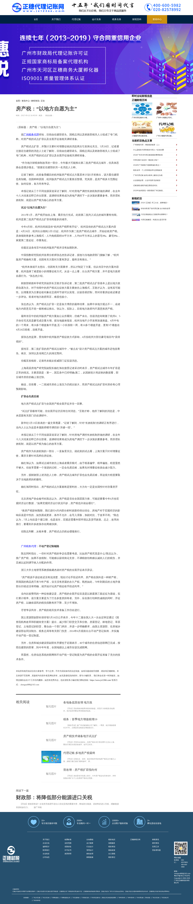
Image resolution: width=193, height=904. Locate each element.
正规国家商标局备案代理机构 (91, 891)
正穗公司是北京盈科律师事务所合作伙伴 (136, 891)
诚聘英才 (46, 847)
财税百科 (136, 19)
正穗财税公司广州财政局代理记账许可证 (70, 891)
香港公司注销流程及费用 (109, 897)
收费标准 (68, 840)
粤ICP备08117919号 (182, 876)
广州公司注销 (45, 897)
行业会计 (89, 847)
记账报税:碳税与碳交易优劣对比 (145, 185)
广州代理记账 (140, 897)
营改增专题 (156, 850)
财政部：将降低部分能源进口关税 (54, 797)
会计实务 (96, 19)
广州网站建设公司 (65, 897)
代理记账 (76, 19)
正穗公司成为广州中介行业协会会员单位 (112, 891)
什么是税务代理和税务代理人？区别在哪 (148, 150)
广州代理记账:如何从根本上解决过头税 (147, 175)
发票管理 (68, 854)
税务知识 (111, 840)
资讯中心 (157, 19)
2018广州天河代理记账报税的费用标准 (148, 155)
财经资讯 (35, 101)
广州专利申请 (36, 900)
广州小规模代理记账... (164, 136)
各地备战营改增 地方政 (77, 702)
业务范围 (68, 843)
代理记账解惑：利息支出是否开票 (153, 220)
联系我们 (46, 850)
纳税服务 (111, 843)
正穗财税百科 (139, 100)
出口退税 (111, 854)
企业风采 (46, 854)
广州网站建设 (55, 897)
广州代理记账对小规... (140, 118)
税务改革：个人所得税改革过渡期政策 (147, 170)
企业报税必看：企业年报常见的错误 (146, 180)
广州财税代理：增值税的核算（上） (146, 145)
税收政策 (111, 850)
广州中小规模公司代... (164, 118)
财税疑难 (89, 857)
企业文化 (46, 843)
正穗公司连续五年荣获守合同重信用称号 (24, 891)
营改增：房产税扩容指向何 (80, 769)
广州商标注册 (85, 897)
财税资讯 (155, 840)
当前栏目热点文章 (142, 140)
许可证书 (68, 850)
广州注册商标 (76, 897)
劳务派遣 (147, 897)
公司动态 (46, 857)
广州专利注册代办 (95, 897)
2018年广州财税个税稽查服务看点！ (147, 165)
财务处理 (89, 854)
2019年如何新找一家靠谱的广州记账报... (148, 191)
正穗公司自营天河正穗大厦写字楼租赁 (47, 891)
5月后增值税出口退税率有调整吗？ (154, 214)
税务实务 (116, 19)
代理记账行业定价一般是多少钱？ (146, 160)
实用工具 (155, 847)
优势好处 (68, 847)
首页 (36, 19)
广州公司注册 (36, 897)
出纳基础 (89, 840)
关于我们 (56, 19)
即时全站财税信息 (142, 96)
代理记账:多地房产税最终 (79, 752)
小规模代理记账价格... (140, 136)
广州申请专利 (121, 897)
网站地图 (177, 858)
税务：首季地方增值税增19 (80, 719)
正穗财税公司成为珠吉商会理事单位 (159, 891)
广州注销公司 (165, 897)
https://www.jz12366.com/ (101, 680)
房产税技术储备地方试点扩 (80, 736)
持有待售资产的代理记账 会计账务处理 (155, 208)
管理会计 (89, 850)
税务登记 (111, 857)
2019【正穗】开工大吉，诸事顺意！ (155, 203)
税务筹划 (111, 847)
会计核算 (89, 843)
